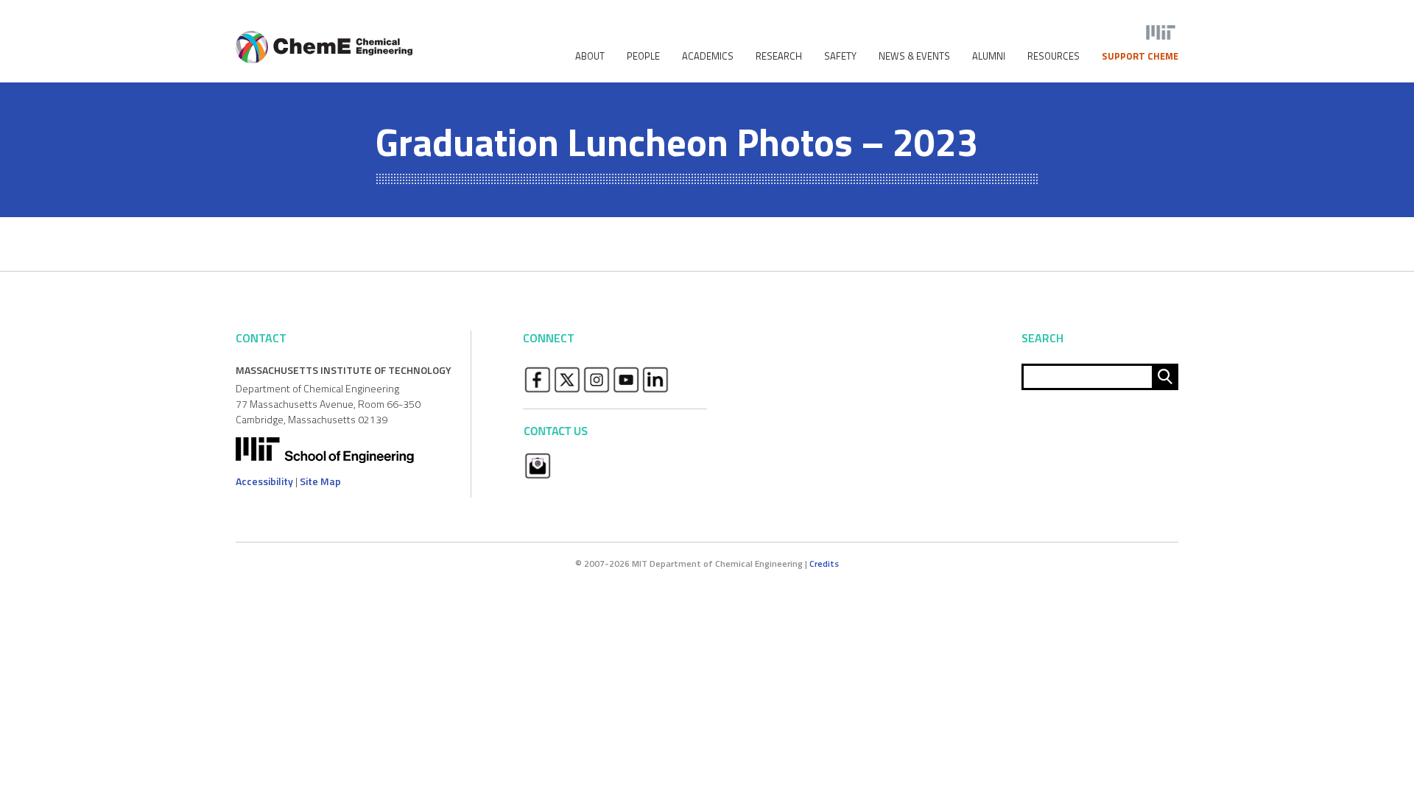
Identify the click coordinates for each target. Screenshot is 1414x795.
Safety (840, 56)
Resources (1053, 56)
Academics (708, 56)
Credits (824, 563)
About (590, 56)
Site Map (320, 481)
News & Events (914, 56)
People (643, 56)
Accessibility (264, 481)
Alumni (988, 56)
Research (779, 56)
